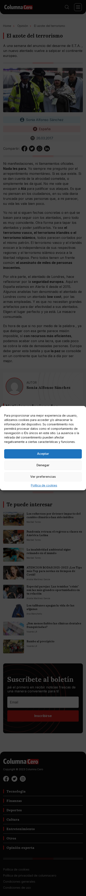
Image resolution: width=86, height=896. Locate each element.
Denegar (43, 465)
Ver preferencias (43, 477)
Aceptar (43, 454)
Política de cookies (44, 485)
